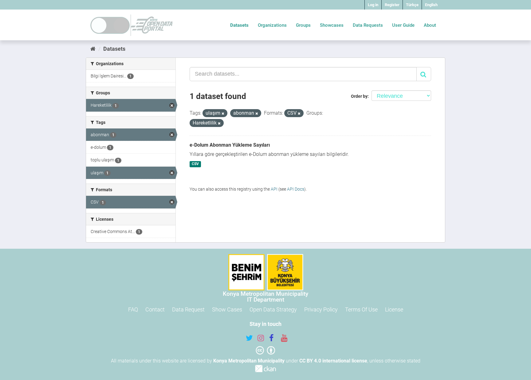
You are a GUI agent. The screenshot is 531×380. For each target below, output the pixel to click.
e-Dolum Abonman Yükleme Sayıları (230, 145)
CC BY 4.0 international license (333, 361)
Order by (359, 96)
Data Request (188, 309)
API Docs (295, 189)
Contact (155, 309)
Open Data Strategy (273, 309)
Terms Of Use (361, 309)
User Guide (403, 25)
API (274, 189)
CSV (195, 164)
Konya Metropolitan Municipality (249, 361)
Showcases (332, 25)
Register (392, 4)
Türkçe (412, 4)
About (430, 25)
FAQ (133, 309)
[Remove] (223, 114)
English (431, 4)
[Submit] (423, 74)
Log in (373, 4)
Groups (303, 25)
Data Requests (368, 25)
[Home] (93, 49)
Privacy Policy (321, 309)
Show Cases (227, 309)
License (394, 309)
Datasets (239, 25)
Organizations (272, 25)
